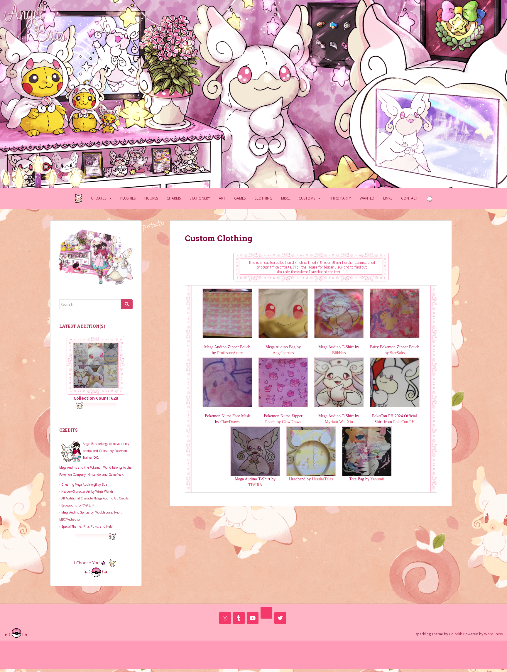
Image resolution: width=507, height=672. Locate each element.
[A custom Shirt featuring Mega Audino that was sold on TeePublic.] (339, 313)
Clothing (263, 198)
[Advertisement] (253, 654)
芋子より (88, 505)
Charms (174, 198)
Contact (409, 198)
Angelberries (283, 353)
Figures (151, 198)
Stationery (200, 198)
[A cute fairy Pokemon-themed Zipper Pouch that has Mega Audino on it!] (395, 313)
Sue (104, 484)
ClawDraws (229, 422)
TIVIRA (255, 485)
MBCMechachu (69, 519)
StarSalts (397, 353)
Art (222, 198)
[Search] (127, 304)
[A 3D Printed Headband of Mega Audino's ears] (311, 451)
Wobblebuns (103, 512)
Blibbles (339, 353)
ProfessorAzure (230, 353)
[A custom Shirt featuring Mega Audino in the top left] (339, 382)
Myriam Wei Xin (339, 422)
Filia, (87, 526)
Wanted (367, 198)
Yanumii (377, 479)
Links (387, 198)
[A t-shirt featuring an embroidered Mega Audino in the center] (255, 451)
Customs (307, 198)
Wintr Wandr (104, 491)
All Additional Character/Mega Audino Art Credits (95, 498)
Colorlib (455, 634)
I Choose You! (88, 562)
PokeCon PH (404, 422)
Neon (117, 512)
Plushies (128, 198)
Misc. (285, 198)
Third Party (340, 198)
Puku (94, 526)
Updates (98, 198)
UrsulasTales (322, 479)
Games (240, 198)
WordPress (493, 634)
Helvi (109, 526)
